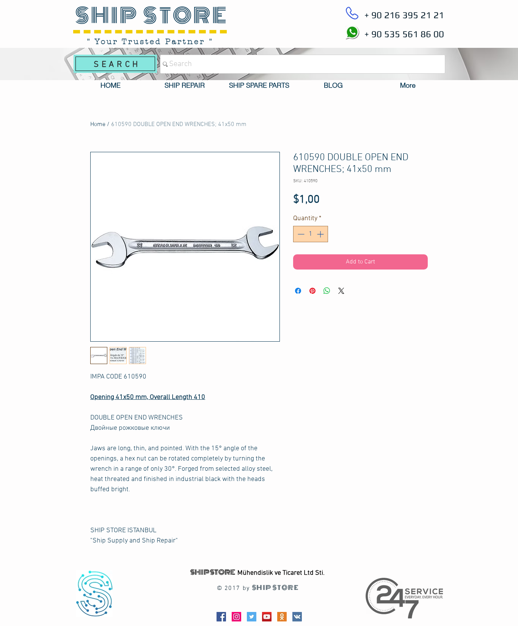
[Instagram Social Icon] (236, 616)
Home (97, 124)
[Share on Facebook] (298, 290)
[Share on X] (341, 290)
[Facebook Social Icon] (221, 616)
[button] (185, 85)
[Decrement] (300, 234)
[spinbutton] (310, 234)
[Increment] (321, 234)
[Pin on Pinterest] (312, 290)
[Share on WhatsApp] (326, 290)
